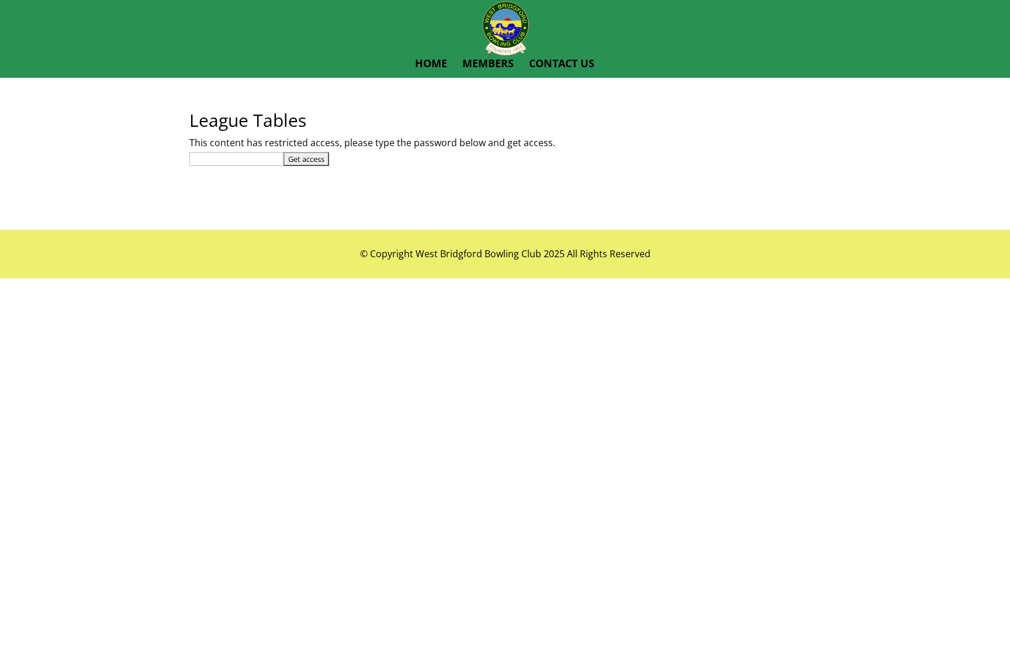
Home (431, 64)
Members (488, 64)
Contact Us (561, 64)
